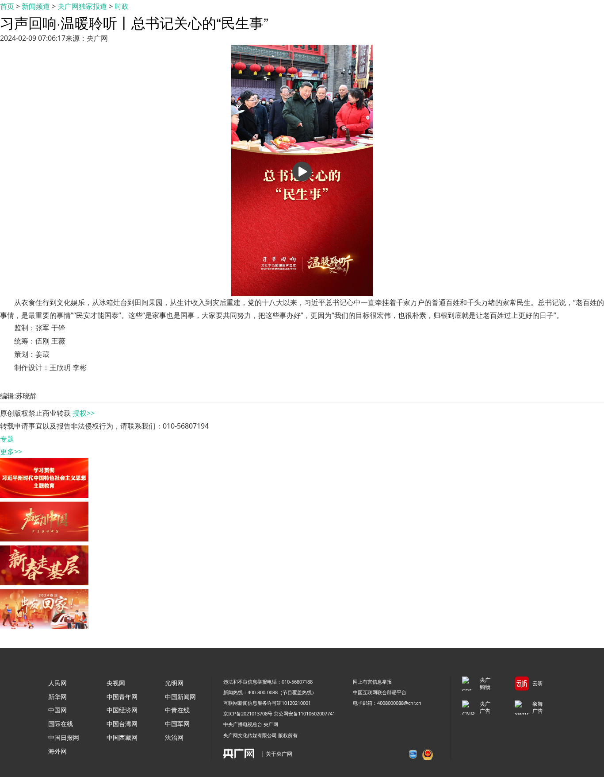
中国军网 (177, 723)
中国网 (57, 710)
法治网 (174, 737)
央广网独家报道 (82, 6)
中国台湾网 (122, 723)
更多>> (11, 451)
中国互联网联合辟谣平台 (379, 692)
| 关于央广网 (276, 754)
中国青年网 (122, 696)
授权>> (84, 413)
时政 (122, 6)
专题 (7, 439)
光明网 (174, 683)
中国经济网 (122, 710)
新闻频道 (36, 6)
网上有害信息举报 (372, 681)
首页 (7, 6)
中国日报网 (63, 737)
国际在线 (60, 723)
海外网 (57, 751)
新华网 (57, 696)
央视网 (116, 683)
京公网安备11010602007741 (304, 713)
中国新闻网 (180, 696)
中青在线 (177, 710)
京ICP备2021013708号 (247, 713)
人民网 (57, 683)
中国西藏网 (122, 737)
